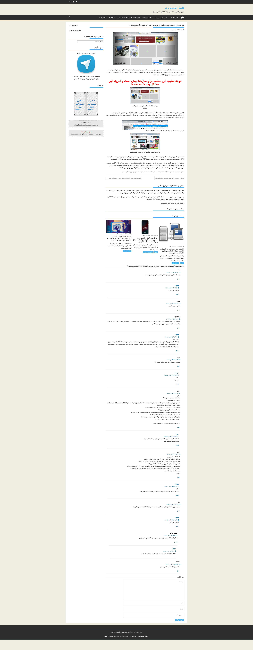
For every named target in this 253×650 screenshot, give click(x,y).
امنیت (125, 250)
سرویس (135, 172)
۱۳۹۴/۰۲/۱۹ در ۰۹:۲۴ (171, 520)
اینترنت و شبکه (175, 172)
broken (149, 172)
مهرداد (172, 30)
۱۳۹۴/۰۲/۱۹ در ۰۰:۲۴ (173, 504)
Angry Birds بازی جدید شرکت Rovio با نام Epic (169, 178)
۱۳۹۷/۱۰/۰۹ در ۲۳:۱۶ (170, 535)
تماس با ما (102, 17)
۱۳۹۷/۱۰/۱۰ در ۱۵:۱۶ (168, 551)
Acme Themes (108, 636)
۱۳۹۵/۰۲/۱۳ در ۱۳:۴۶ (172, 319)
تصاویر (144, 172)
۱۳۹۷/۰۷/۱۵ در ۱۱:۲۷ (171, 288)
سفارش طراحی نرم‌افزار (161, 17)
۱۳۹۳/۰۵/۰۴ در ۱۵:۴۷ (172, 564)
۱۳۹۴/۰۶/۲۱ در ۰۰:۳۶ (173, 393)
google (155, 172)
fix (152, 172)
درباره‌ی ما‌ (111, 17)
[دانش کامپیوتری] (182, 17)
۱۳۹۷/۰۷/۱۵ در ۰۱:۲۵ (173, 272)
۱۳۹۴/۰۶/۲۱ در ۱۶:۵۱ (173, 360)
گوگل (131, 172)
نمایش (124, 172)
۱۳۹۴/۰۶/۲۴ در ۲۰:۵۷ (170, 375)
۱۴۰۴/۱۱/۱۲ (180, 246)
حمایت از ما (174, 17)
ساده (139, 172)
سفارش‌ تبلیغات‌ (147, 17)
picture (164, 172)
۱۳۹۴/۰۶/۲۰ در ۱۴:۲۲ (171, 487)
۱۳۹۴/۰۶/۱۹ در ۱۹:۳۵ (173, 454)
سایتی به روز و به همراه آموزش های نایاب (86, 125)
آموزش (181, 172)
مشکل (127, 172)
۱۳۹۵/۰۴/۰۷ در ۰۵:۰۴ (172, 304)
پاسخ (178, 279)
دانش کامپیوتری (174, 8)
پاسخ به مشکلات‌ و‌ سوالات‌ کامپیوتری (128, 17)
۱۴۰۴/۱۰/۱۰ (153, 235)
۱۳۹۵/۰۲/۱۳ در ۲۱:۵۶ (171, 337)
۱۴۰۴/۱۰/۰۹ (127, 234)
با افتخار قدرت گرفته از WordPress (139, 636)
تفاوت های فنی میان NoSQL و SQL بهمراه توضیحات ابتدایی (124, 178)
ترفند (170, 172)
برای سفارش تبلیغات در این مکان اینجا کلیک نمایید (86, 134)
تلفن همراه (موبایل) (148, 252)
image (159, 172)
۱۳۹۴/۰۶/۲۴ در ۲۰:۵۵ (170, 436)
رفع (141, 172)
